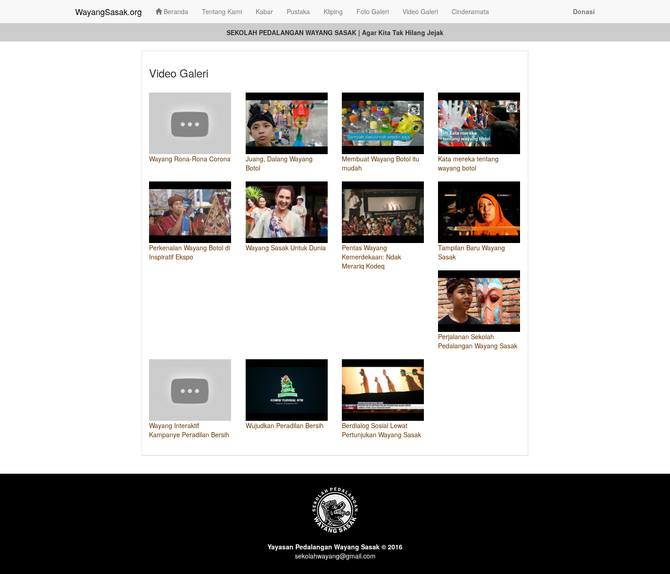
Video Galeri (420, 11)
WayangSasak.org (108, 11)
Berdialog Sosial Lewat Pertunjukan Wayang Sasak (381, 430)
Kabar (264, 11)
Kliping (333, 11)
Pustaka (298, 11)
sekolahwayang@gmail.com (335, 555)
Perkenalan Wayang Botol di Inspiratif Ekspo (189, 252)
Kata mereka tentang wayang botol (468, 163)
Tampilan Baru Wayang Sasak (471, 252)
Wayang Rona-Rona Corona (190, 158)
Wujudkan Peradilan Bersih (285, 425)
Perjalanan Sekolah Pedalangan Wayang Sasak (477, 341)
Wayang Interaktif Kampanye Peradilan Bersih (189, 430)
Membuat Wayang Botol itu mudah (380, 163)
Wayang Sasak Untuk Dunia (286, 247)
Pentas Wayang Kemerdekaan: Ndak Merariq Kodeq (371, 256)
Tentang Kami (222, 11)
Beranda (175, 11)
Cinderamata (470, 11)
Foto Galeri (372, 11)
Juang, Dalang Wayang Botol (279, 163)
